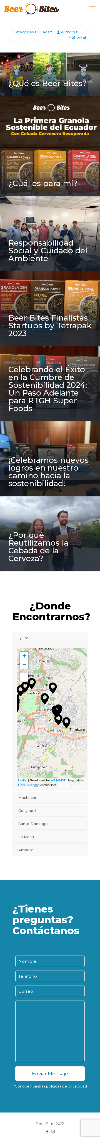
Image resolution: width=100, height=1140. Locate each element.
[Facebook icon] (47, 1131)
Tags (45, 32)
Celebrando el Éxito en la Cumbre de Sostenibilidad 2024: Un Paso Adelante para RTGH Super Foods (47, 389)
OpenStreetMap (28, 784)
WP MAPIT (58, 780)
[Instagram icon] (53, 1131)
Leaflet (22, 780)
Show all (79, 37)
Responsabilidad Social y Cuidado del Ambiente (47, 250)
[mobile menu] (92, 8)
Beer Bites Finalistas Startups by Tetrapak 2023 (50, 325)
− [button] (24, 664)
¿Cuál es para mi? (43, 183)
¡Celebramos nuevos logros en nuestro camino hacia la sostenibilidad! (48, 471)
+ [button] (24, 655)
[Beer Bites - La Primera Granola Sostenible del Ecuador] (31, 8)
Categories (23, 32)
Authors (68, 32)
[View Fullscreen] (24, 676)
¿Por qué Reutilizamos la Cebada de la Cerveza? (38, 546)
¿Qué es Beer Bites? (47, 83)
